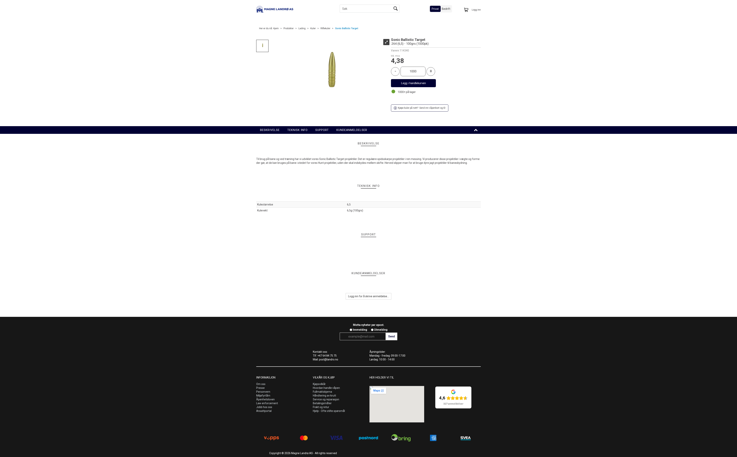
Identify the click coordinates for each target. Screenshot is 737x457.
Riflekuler (325, 28)
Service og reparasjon (326, 399)
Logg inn (476, 9)
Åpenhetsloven (265, 399)
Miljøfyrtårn (263, 395)
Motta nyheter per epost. (368, 324)
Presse (260, 387)
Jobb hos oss (264, 407)
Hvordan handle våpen (326, 387)
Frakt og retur (321, 407)
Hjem (276, 28)
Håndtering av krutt (324, 395)
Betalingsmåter (322, 403)
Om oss (260, 384)
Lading (302, 28)
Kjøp (413, 83)
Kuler (313, 28)
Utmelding (381, 329)
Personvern (263, 391)
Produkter (288, 28)
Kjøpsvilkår (319, 384)
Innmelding (360, 329)
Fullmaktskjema (322, 391)
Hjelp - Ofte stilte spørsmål (329, 410)
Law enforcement (267, 403)
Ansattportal (264, 410)
